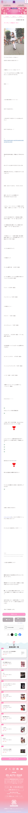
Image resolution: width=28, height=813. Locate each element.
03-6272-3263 (14, 775)
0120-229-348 (7, 517)
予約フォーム (11, 796)
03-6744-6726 (14, 792)
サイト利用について (11, 808)
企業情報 (5, 808)
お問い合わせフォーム (14, 789)
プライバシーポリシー (20, 808)
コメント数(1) (20, 623)
